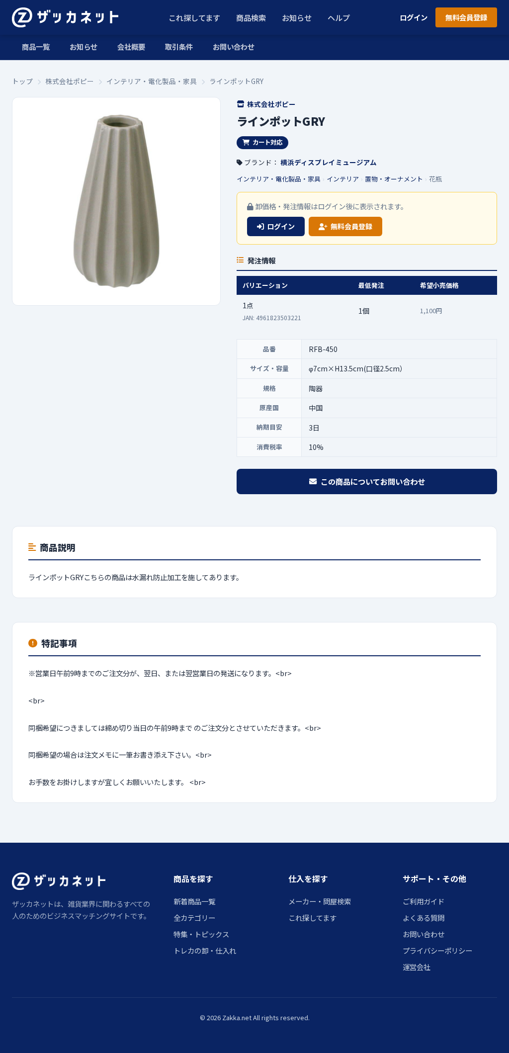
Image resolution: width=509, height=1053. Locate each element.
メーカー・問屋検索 (319, 901)
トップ (22, 81)
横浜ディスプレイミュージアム (328, 162)
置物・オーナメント (394, 178)
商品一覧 (36, 46)
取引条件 (179, 46)
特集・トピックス (201, 934)
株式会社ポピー (69, 81)
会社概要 (131, 46)
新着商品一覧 (194, 901)
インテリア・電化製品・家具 (151, 81)
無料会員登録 (466, 17)
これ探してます (194, 17)
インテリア (343, 178)
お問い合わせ (233, 46)
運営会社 (416, 967)
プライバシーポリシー (437, 950)
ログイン (413, 17)
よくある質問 (423, 917)
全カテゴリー (194, 917)
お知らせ (297, 17)
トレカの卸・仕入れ (204, 950)
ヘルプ (339, 17)
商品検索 (251, 17)
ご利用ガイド (423, 901)
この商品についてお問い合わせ (373, 481)
